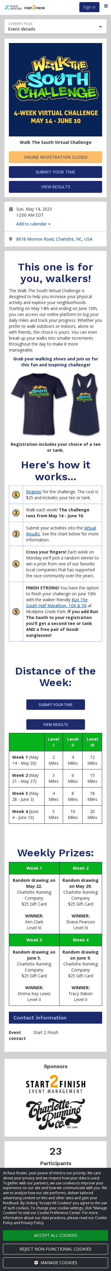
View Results (55, 187)
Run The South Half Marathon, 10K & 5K (57, 602)
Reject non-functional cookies (55, 1249)
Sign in (89, 7)
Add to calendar (32, 224)
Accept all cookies (55, 1235)
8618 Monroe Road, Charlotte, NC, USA (54, 239)
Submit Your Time (55, 172)
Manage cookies (58, 1262)
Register (34, 491)
